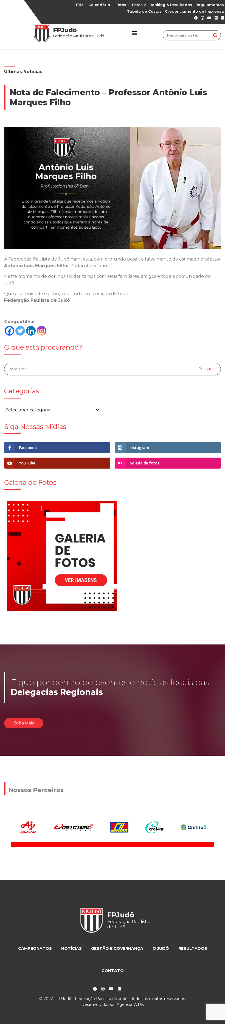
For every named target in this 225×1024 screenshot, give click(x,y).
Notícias (71, 948)
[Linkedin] (31, 331)
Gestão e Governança (117, 948)
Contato (113, 970)
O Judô (161, 948)
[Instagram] (41, 331)
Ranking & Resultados (171, 4)
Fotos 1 (122, 4)
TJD (79, 4)
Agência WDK (130, 1004)
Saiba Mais (24, 723)
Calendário (99, 4)
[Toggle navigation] (135, 33)
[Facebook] (9, 331)
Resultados (192, 948)
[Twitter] (20, 331)
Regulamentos (209, 4)
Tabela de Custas (144, 11)
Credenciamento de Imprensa (194, 11)
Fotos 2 (139, 4)
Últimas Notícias (23, 71)
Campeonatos (35, 948)
